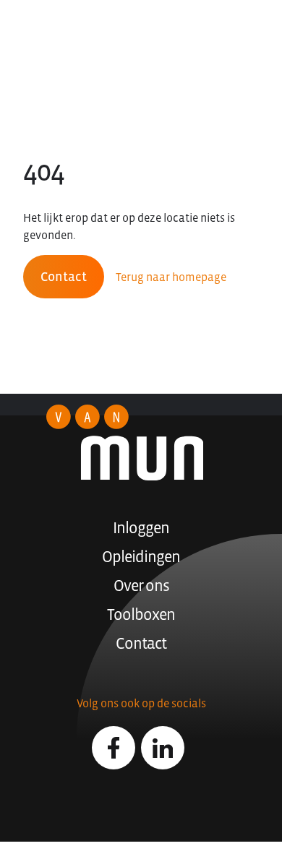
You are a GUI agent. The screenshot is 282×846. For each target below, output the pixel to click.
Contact (63, 276)
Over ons (141, 586)
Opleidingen (141, 557)
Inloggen (141, 528)
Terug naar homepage (171, 276)
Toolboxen (141, 614)
